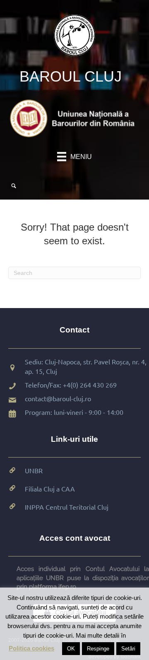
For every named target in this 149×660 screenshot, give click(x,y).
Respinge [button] (98, 649)
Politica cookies (31, 648)
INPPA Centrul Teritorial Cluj (66, 507)
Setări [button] (128, 649)
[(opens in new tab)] (74, 117)
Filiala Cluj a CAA (50, 488)
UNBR (34, 470)
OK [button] (71, 649)
